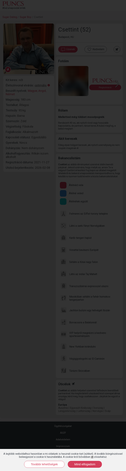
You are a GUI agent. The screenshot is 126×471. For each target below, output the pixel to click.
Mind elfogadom (84, 464)
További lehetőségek (44, 464)
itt (92, 456)
